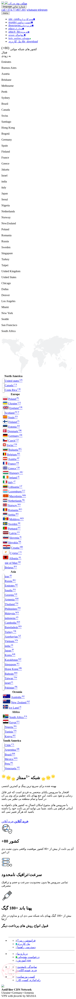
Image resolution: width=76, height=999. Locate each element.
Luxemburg (16, 491)
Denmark (15, 431)
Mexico (11, 759)
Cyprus (16, 553)
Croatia (17, 547)
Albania (15, 558)
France (13, 463)
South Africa (18, 717)
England (15, 408)
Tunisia (10, 731)
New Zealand (20, 702)
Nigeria (11, 727)
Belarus (11, 567)
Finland (13, 422)
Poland (13, 398)
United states (13, 380)
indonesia (11, 618)
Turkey (10, 632)
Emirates (11, 585)
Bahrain (11, 673)
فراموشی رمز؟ (26, 940)
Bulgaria (15, 449)
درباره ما (22, 953)
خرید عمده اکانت (26, 970)
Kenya (10, 736)
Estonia (14, 426)
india (9, 645)
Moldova (16, 519)
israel (9, 682)
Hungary (16, 473)
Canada (11, 385)
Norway (14, 505)
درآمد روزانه (9, 970)
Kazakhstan (13, 659)
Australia (18, 697)
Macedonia (17, 496)
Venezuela (12, 768)
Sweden (14, 524)
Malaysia (12, 613)
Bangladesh (13, 627)
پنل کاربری (23, 943)
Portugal (14, 528)
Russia (10, 581)
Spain (13, 417)
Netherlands (16, 500)
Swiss (12, 445)
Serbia (13, 514)
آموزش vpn (23, 960)
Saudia (10, 590)
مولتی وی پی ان (17, 3)
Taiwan (11, 678)
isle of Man (13, 562)
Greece (14, 468)
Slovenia (15, 537)
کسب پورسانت (25, 976)
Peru (9, 763)
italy (12, 482)
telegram (42, 9)
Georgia (11, 594)
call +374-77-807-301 (13, 9)
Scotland (12, 412)
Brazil (10, 754)
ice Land (15, 707)
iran (8, 576)
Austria (13, 459)
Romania (15, 510)
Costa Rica (13, 389)
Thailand (11, 604)
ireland (14, 477)
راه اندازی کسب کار (28, 980)
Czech (13, 440)
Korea (10, 655)
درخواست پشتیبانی (27, 957)
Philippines (13, 608)
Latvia (14, 533)
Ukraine (14, 403)
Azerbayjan (13, 636)
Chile (9, 745)
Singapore (12, 664)
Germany (15, 435)
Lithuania (15, 486)
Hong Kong (13, 669)
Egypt (14, 722)
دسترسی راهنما (26, 947)
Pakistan (11, 687)
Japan (9, 650)
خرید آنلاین (7, 821)
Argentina (12, 749)
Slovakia (14, 542)
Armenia (12, 599)
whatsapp (32, 9)
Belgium (13, 454)
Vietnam (11, 641)
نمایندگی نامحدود (26, 966)
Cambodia (12, 622)
